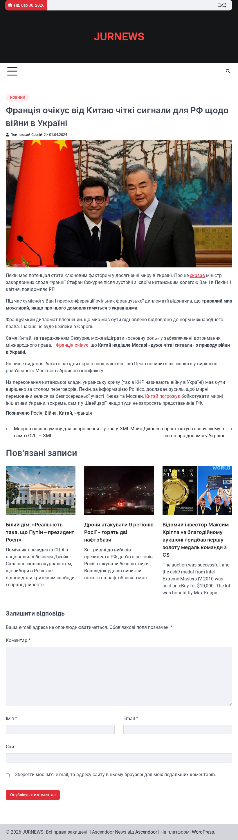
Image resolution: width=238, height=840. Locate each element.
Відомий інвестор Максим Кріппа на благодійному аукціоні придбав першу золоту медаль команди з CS (196, 539)
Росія (36, 413)
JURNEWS (119, 36)
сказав (197, 275)
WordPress (203, 832)
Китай (65, 413)
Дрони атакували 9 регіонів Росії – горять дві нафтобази (119, 532)
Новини (17, 97)
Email (130, 718)
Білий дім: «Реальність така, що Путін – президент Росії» (40, 532)
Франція (83, 413)
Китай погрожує (162, 396)
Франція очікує (72, 345)
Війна (51, 413)
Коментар (18, 640)
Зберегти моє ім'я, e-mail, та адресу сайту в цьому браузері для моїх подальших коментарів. (115, 774)
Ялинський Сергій (26, 134)
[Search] (227, 71)
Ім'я (11, 718)
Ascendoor (146, 832)
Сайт (11, 746)
